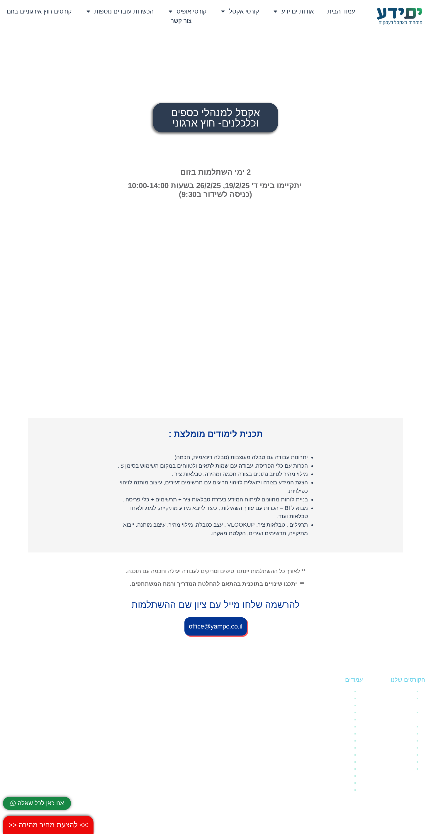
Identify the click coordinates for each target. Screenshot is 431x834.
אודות (345, 775)
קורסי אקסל (244, 11)
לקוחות (344, 761)
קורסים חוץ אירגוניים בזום (39, 11)
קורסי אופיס (191, 11)
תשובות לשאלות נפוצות (328, 740)
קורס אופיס (402, 768)
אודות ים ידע (297, 11)
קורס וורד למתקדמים (392, 747)
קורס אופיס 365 (397, 761)
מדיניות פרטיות (336, 789)
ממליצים (342, 754)
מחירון (345, 768)
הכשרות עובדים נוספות (124, 11)
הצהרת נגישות (337, 705)
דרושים (344, 733)
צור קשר (181, 20)
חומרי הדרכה (400, 691)
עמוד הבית (341, 11)
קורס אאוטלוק (399, 740)
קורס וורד (404, 754)
